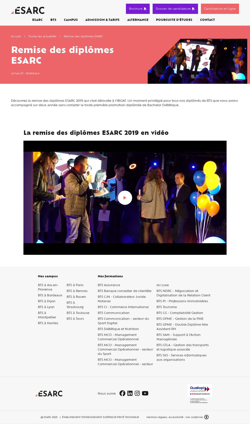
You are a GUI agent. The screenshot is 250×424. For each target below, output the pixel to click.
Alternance (137, 20)
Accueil (16, 36)
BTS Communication (114, 313)
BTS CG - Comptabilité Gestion (179, 313)
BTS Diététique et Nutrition (118, 329)
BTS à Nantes (48, 323)
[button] (206, 417)
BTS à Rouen (76, 297)
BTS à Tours (75, 318)
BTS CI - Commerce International (123, 307)
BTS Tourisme (166, 307)
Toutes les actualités (42, 36)
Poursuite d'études (174, 20)
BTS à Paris (75, 285)
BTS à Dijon (46, 301)
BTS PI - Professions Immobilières (182, 301)
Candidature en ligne (220, 8)
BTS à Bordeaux (50, 295)
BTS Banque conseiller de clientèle (124, 291)
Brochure (136, 8)
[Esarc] (27, 10)
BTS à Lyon (46, 307)
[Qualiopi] (200, 393)
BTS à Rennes (77, 291)
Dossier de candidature (173, 8)
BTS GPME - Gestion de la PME (180, 318)
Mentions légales (156, 417)
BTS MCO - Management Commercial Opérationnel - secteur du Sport (125, 349)
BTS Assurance (109, 285)
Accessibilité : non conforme (186, 417)
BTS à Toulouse (78, 313)
